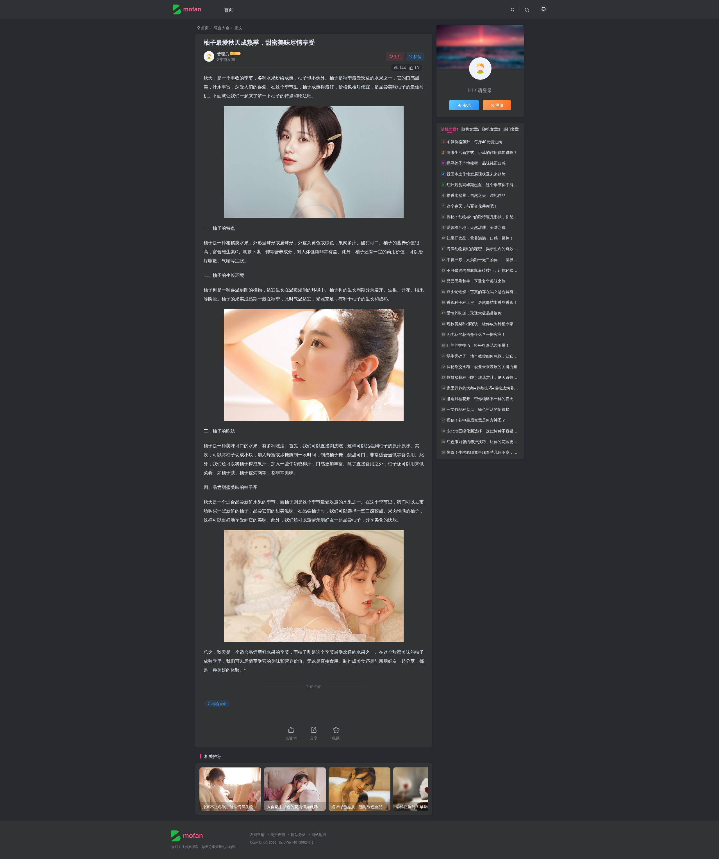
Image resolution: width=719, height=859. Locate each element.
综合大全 (221, 27)
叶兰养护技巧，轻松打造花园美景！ (478, 345)
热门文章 (511, 129)
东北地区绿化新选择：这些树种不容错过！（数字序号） (496, 431)
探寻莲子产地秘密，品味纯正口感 (476, 163)
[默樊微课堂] (189, 835)
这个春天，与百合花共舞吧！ (472, 206)
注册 (499, 105)
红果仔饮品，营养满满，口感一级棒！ (480, 238)
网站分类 (298, 834)
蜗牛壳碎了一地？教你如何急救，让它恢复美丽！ (490, 356)
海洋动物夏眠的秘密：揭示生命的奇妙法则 (484, 249)
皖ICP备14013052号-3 (296, 842)
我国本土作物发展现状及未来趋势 (476, 174)
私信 (417, 56)
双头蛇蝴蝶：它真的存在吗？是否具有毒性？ (486, 291)
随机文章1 (450, 129)
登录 (467, 105)
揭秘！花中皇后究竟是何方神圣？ (476, 420)
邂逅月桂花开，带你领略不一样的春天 (480, 398)
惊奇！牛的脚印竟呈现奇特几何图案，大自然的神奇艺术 (496, 452)
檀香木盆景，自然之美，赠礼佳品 (476, 195)
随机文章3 (491, 129)
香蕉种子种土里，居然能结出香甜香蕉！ (482, 302)
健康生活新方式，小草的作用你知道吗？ (482, 152)
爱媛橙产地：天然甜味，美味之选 (476, 227)
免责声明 (277, 834)
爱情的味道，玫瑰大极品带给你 (474, 313)
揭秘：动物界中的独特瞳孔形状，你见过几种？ (488, 216)
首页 (228, 9)
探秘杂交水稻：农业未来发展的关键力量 (482, 366)
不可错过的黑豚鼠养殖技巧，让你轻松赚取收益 (488, 270)
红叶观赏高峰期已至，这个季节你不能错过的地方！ (492, 184)
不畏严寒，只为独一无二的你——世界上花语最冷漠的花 (496, 259)
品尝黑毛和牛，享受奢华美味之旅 (476, 281)
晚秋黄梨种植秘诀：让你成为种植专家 (480, 323)
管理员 (223, 53)
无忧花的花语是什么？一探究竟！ (476, 334)
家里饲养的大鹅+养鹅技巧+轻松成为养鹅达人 (486, 388)
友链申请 (257, 834)
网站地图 (318, 834)
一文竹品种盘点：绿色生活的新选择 (478, 409)
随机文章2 (470, 129)
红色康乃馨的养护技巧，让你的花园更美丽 (484, 441)
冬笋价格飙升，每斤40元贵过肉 (474, 141)
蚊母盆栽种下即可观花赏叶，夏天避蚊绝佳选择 (488, 377)
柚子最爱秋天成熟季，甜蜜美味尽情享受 (259, 42)
